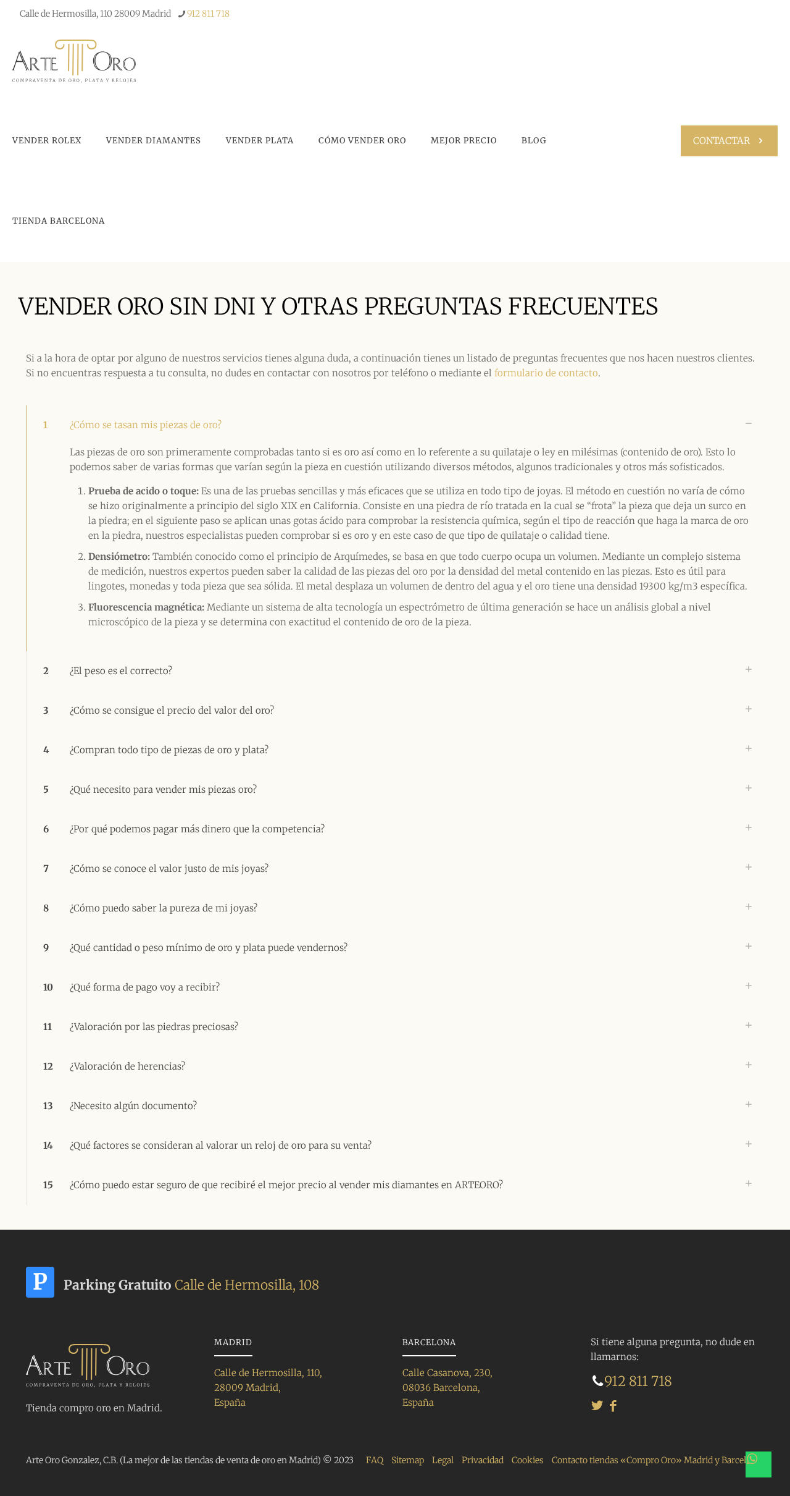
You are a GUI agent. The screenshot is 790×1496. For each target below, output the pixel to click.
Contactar (721, 140)
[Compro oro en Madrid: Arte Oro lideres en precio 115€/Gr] (74, 60)
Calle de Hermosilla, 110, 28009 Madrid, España (268, 1387)
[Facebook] (613, 1405)
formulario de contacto (546, 373)
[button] (395, 528)
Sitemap (407, 1460)
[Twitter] (597, 1405)
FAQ (374, 1460)
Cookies (528, 1460)
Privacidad (483, 1460)
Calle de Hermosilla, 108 (247, 1285)
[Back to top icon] (728, 1464)
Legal (443, 1460)
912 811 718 (208, 13)
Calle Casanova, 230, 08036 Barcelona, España (447, 1387)
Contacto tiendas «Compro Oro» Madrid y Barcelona (656, 1460)
